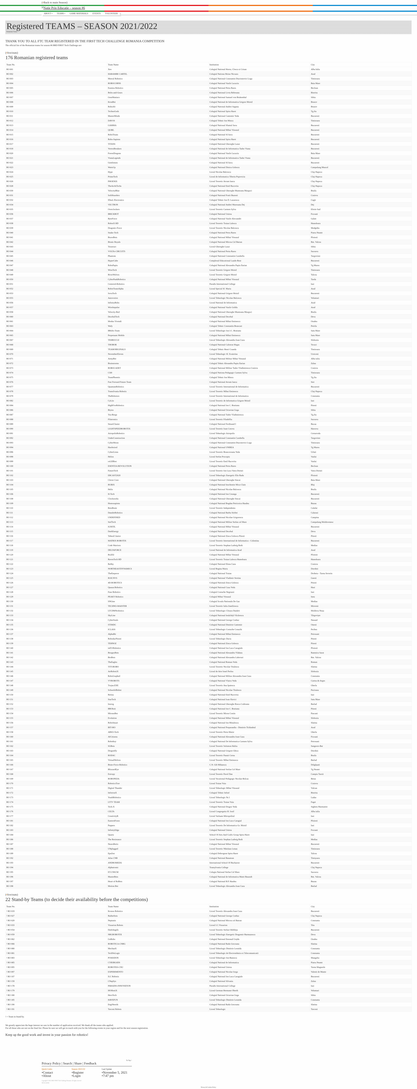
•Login (76, 1075)
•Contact (47, 1072)
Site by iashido (45, 1083)
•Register (78, 1072)
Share (78, 1063)
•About (46, 1075)
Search (68, 1063)
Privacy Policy (51, 1063)
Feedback (90, 1063)
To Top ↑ (129, 1060)
